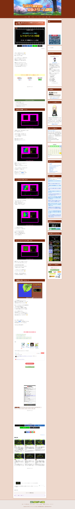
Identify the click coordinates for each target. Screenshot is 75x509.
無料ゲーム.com (51, 170)
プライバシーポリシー (32, 504)
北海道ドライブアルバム (46, 504)
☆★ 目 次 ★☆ (28, 100)
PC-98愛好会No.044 (54, 98)
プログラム (21, 408)
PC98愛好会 (37, 407)
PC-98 (27, 407)
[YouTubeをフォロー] (30, 432)
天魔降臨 (22, 172)
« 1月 (49, 156)
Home (22, 504)
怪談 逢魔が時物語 (51, 168)
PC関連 (16, 407)
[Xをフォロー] (25, 432)
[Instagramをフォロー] (29, 432)
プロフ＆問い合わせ (26, 504)
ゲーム (40, 407)
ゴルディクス (54, 62)
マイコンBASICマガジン (29, 408)
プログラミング (17, 408)
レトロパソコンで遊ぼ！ (39, 504)
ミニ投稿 (34, 408)
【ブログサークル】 (52, 273)
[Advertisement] (30, 92)
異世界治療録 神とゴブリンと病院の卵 (53, 171)
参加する (34, 403)
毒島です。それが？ (51, 169)
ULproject (50, 164)
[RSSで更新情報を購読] (34, 432)
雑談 (18, 407)
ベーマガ (24, 408)
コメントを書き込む (30, 492)
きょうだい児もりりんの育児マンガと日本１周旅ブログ (55, 165)
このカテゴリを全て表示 (29, 402)
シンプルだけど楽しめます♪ (20, 103)
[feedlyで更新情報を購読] (56, 82)
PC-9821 (34, 407)
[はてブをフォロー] (27, 432)
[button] (40, 46)
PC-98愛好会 (50, 163)
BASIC (21, 407)
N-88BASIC (24, 407)
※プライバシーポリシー (52, 130)
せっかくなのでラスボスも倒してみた (21, 104)
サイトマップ (51, 504)
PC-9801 (31, 407)
